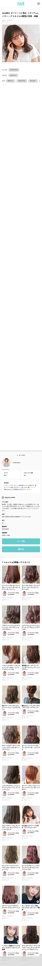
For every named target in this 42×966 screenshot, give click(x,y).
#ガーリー (10, 81)
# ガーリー (13, 75)
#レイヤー (33, 81)
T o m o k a (16, 470)
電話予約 (21, 557)
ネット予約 (21, 549)
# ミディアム (14, 70)
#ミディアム (21, 81)
